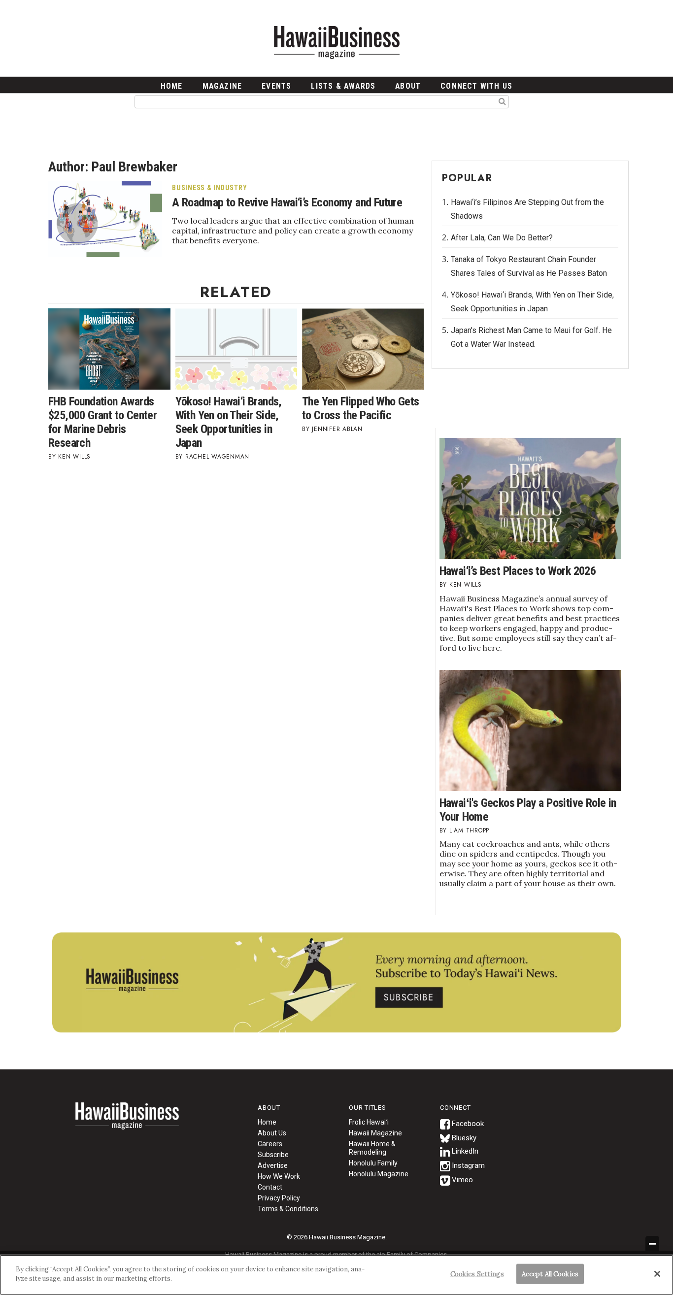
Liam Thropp (469, 830)
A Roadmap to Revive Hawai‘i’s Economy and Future (287, 202)
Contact (270, 1187)
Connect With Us (476, 86)
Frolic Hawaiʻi (369, 1122)
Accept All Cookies (550, 1274)
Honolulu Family (373, 1163)
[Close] (657, 1274)
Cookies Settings (477, 1274)
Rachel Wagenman (217, 456)
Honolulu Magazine (378, 1174)
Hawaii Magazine (375, 1133)
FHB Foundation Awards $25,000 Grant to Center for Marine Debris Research (102, 422)
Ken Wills (74, 456)
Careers (270, 1144)
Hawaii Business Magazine (336, 42)
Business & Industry (209, 188)
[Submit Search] (502, 101)
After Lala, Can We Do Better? (502, 237)
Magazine (222, 86)
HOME (172, 86)
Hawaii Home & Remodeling (372, 1148)
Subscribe (273, 1155)
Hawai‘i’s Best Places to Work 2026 (517, 571)
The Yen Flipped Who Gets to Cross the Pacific (360, 408)
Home (127, 1122)
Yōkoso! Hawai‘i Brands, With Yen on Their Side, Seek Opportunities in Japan (228, 422)
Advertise (273, 1165)
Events (276, 86)
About (408, 86)
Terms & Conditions (288, 1209)
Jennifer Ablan (337, 429)
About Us (272, 1133)
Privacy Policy (279, 1198)
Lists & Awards (343, 86)
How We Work (279, 1176)
